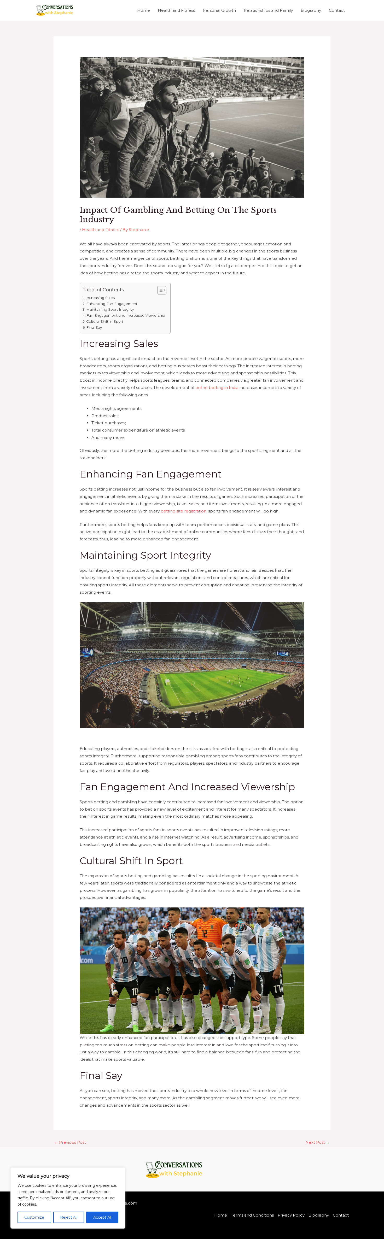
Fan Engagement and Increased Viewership (125, 315)
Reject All (68, 1217)
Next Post (317, 1142)
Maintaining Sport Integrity (110, 309)
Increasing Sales (100, 298)
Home (143, 10)
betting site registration (183, 511)
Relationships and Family (268, 10)
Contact (337, 10)
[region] (67, 1198)
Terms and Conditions (252, 1215)
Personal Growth (219, 10)
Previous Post (70, 1142)
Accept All (102, 1217)
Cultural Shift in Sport (104, 321)
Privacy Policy (291, 1215)
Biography (311, 10)
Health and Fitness (176, 10)
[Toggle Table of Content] (159, 290)
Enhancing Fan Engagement (111, 304)
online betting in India (216, 387)
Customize (34, 1217)
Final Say (94, 327)
